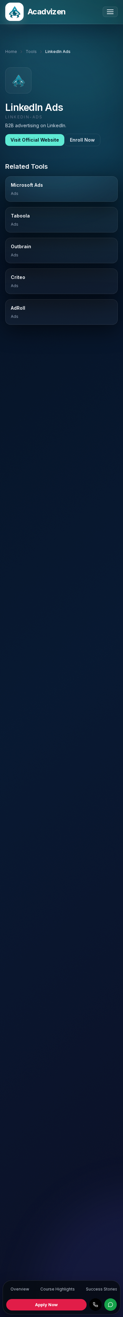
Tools (31, 51)
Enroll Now (82, 140)
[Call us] (95, 1304)
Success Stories (101, 1289)
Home (11, 51)
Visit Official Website (34, 140)
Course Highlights (57, 1289)
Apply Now (46, 1304)
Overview (19, 1289)
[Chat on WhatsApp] (110, 1304)
